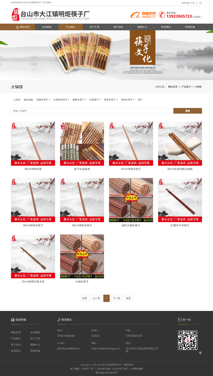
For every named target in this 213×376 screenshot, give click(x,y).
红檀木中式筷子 (180, 225)
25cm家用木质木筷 (33, 281)
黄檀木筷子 (78, 99)
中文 (193, 3)
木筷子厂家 (87, 369)
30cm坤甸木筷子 (33, 225)
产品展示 (71, 26)
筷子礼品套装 (82, 169)
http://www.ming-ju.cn (106, 348)
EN (200, 3)
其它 (140, 99)
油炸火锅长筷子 (131, 225)
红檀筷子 (94, 99)
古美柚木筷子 (60, 99)
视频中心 (142, 26)
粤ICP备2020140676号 (106, 373)
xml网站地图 (136, 369)
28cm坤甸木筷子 (82, 225)
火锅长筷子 (82, 281)
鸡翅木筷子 (42, 99)
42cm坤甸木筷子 (131, 169)
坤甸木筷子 (127, 99)
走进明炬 (47, 26)
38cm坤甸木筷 (33, 169)
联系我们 (166, 26)
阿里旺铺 (190, 26)
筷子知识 (118, 26)
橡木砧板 (28, 99)
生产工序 (95, 26)
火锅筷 (198, 86)
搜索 (187, 110)
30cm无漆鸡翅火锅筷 (180, 169)
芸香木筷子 (110, 99)
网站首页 (25, 26)
